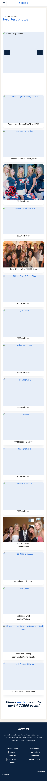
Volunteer (35, 755)
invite (21, 702)
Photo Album (35, 752)
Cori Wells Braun (12, 748)
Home (5, 16)
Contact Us (34, 748)
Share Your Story (34, 759)
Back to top (41, 772)
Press (12, 763)
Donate (12, 752)
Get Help (12, 755)
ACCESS (6, 774)
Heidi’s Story (12, 759)
